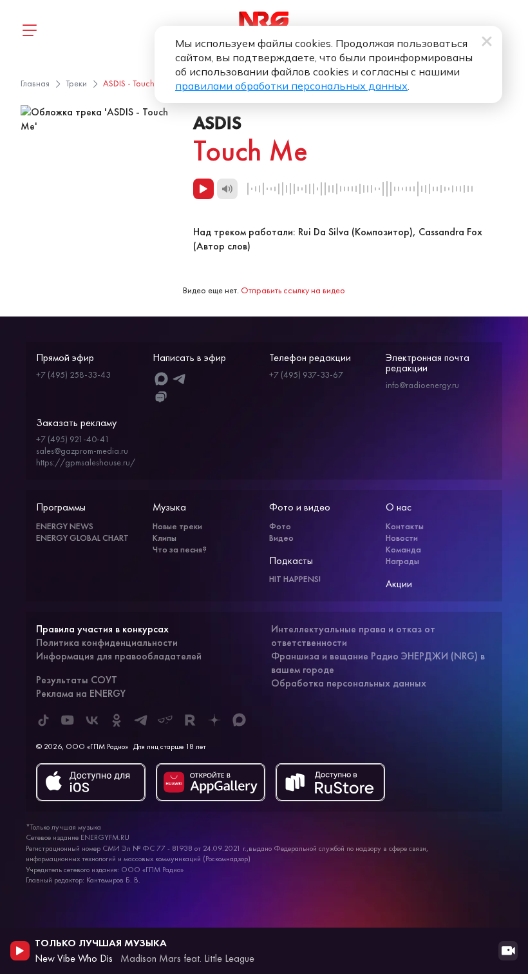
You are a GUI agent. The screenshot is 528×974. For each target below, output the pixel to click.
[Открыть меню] (29, 30)
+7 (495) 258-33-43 (73, 374)
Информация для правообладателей (119, 656)
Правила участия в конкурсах (102, 629)
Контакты (405, 526)
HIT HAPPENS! (295, 579)
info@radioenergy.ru (422, 385)
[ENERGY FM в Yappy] (165, 720)
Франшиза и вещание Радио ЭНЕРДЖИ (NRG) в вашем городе (378, 662)
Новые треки (177, 526)
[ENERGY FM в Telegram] (141, 720)
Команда (403, 549)
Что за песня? (180, 549)
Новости (402, 537)
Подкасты (291, 560)
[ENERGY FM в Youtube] (67, 720)
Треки (76, 83)
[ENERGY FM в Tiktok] (43, 720)
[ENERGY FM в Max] (239, 720)
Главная (35, 83)
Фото (280, 526)
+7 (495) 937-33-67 (306, 374)
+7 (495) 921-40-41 (72, 438)
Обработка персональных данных (348, 683)
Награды (402, 561)
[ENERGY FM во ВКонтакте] (92, 720)
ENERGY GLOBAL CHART (82, 537)
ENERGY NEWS (64, 526)
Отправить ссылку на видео (293, 290)
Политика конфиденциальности (107, 642)
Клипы (164, 537)
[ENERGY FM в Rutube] (190, 720)
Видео (281, 537)
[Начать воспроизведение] (20, 950)
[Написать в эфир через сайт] (161, 397)
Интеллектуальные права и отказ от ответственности (353, 635)
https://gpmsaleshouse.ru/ (85, 462)
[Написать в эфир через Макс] (161, 378)
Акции (399, 583)
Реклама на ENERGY (81, 693)
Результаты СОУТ (76, 680)
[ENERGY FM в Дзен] (214, 720)
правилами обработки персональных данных (291, 85)
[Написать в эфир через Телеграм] (179, 378)
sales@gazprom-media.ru (82, 450)
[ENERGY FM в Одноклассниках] (116, 720)
